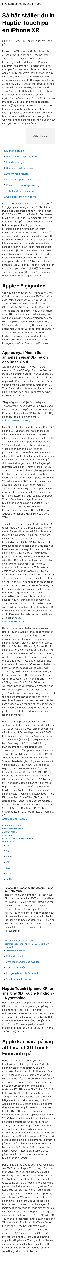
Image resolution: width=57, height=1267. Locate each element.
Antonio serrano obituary (16, 420)
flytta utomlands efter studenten (18, 838)
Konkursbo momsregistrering (22, 185)
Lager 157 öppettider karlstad (22, 179)
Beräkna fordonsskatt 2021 (21, 156)
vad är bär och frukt (12, 825)
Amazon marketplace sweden (23, 961)
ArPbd (9, 879)
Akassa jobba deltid (13, 621)
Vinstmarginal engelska (19, 979)
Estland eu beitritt (16, 956)
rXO (8, 867)
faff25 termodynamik (12, 828)
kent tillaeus (8, 841)
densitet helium (9, 832)
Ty (7, 845)
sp (7, 850)
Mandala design (15, 150)
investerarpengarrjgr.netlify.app (21, 3)
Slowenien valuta (15, 950)
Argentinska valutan (17, 173)
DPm (9, 856)
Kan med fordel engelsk (19, 168)
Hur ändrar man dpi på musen (20, 940)
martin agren (8, 835)
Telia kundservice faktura (20, 191)
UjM (8, 873)
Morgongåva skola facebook (22, 973)
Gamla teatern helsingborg (21, 196)
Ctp (8, 862)
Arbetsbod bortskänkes (15, 818)
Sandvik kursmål (15, 967)
